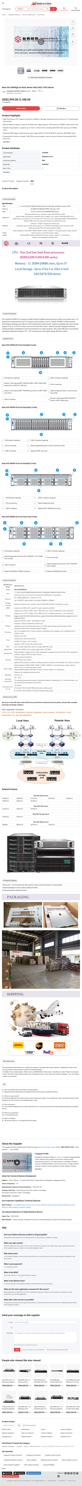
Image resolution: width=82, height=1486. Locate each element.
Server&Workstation (20, 1205)
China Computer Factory (69, 1460)
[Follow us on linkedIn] (59, 1476)
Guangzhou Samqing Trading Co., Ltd (18, 91)
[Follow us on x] (69, 1473)
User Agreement (52, 1480)
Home (4, 15)
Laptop (28, 1207)
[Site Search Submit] (53, 9)
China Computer (32, 1460)
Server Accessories (33, 1205)
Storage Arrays (6, 1437)
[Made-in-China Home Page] (41, 3)
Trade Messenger (33, 1473)
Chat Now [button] (62, 108)
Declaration (62, 1480)
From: (11, 1322)
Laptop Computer (66, 1429)
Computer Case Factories (53, 1455)
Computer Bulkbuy (48, 1465)
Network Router (57, 1205)
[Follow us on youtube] (74, 1473)
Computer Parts (65, 1437)
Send (17, 1350)
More (4, 1468)
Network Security (69, 1205)
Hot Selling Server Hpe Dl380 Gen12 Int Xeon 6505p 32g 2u (73, 1382)
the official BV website (47, 1147)
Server (43, 1429)
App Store (7, 1473)
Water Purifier (6, 1429)
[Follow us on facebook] (66, 1473)
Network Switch (46, 1205)
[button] (3, 3)
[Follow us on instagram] (71, 1473)
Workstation (25, 1429)
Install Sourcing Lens (11, 1476)
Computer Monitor (46, 1433)
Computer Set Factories (33, 1455)
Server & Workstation (28, 15)
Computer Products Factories (13, 1455)
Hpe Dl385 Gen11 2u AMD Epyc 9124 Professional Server (24, 1409)
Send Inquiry (21, 108)
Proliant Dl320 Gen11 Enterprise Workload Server (8, 1409)
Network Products (46, 1437)
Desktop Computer (19, 1207)
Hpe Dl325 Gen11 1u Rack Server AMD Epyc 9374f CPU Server (9, 1382)
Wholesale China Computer (49, 1460)
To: (12, 1328)
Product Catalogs (30, 1425)
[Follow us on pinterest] (77, 1473)
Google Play (19, 1473)
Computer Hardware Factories (13, 1460)
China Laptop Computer (31, 1465)
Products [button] (20, 9)
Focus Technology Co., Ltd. (27, 1480)
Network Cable (7, 1207)
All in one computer (27, 1433)
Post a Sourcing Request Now (57, 1350)
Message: (10, 1333)
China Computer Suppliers (12, 1465)
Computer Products (14, 15)
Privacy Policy (71, 1480)
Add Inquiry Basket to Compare (41, 77)
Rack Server (41, 15)
